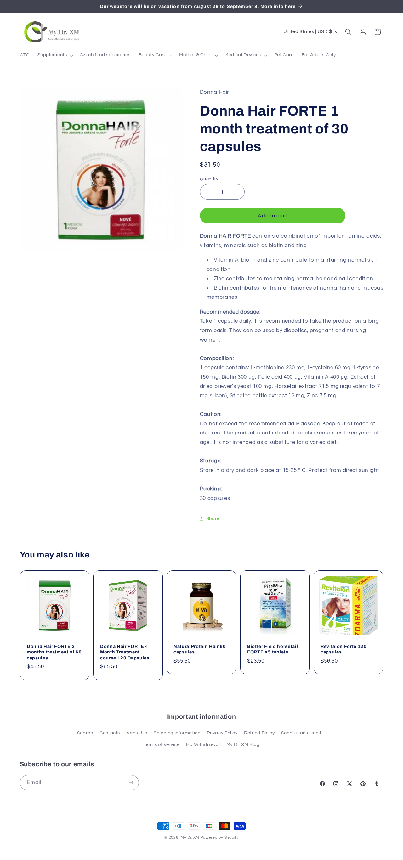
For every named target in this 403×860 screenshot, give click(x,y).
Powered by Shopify (220, 837)
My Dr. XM (190, 837)
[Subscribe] (131, 782)
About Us (136, 733)
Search (85, 733)
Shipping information (177, 733)
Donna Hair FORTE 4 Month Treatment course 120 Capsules (125, 652)
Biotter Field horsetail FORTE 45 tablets (272, 649)
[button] (54, 55)
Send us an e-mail (301, 733)
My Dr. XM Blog (243, 744)
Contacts (109, 733)
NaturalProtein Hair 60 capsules (199, 649)
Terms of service (162, 744)
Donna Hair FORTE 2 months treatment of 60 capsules (54, 652)
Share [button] (212, 518)
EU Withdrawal (203, 744)
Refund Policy (259, 733)
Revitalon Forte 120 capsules (344, 649)
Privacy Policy (222, 733)
